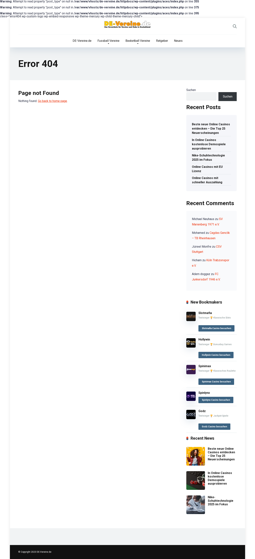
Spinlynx (204, 393)
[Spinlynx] (191, 400)
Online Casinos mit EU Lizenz (207, 169)
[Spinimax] (191, 373)
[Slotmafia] (191, 320)
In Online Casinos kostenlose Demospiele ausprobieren (209, 144)
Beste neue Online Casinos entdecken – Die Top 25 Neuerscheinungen (211, 129)
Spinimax (204, 366)
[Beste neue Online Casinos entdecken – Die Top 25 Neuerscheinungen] (195, 464)
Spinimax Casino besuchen (216, 381)
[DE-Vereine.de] (127, 25)
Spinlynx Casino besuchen (216, 400)
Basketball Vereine (137, 41)
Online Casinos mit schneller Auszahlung (207, 180)
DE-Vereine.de (82, 41)
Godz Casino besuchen (214, 426)
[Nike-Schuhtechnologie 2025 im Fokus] (195, 513)
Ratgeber (162, 41)
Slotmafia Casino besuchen (216, 328)
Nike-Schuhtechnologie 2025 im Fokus (208, 157)
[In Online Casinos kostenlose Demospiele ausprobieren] (195, 489)
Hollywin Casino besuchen (216, 355)
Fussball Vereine (108, 41)
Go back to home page (52, 101)
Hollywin (204, 339)
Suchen (191, 90)
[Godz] (191, 418)
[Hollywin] (191, 346)
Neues (178, 41)
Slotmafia (205, 313)
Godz (202, 411)
